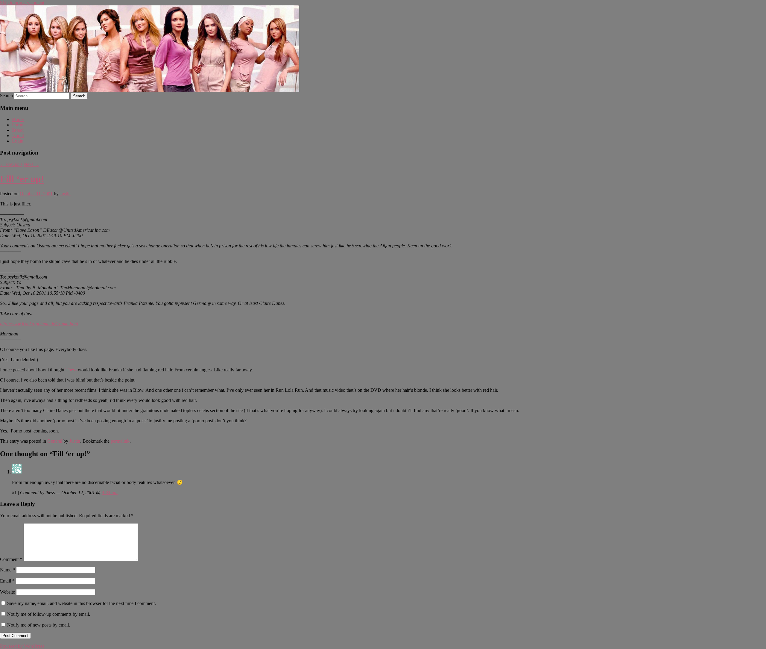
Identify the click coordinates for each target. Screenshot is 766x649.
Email (7, 580)
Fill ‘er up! (22, 178)
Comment (11, 559)
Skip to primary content (22, 2)
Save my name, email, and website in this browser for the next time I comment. (81, 603)
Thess (71, 369)
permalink (120, 441)
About (18, 135)
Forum (18, 124)
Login (17, 140)
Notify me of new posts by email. (38, 624)
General (54, 441)
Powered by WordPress (22, 646)
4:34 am (110, 492)
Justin (65, 193)
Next (31, 164)
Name (7, 569)
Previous (11, 164)
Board (18, 130)
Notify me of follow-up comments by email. (48, 614)
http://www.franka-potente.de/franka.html (39, 323)
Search (6, 95)
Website (7, 591)
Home (18, 119)
